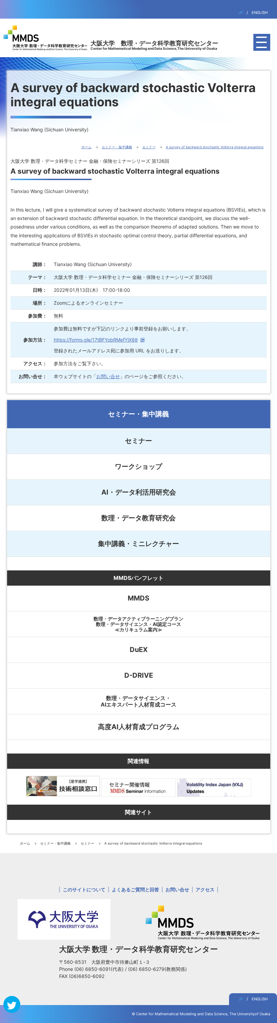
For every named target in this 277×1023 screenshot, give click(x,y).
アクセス (205, 889)
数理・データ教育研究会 (138, 518)
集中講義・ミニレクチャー (138, 544)
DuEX (139, 650)
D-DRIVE (138, 675)
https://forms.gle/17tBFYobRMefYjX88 (96, 340)
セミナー (138, 441)
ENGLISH (260, 12)
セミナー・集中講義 (138, 414)
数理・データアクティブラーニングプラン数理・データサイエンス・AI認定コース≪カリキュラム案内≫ (138, 624)
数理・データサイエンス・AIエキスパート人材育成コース (138, 701)
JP (240, 12)
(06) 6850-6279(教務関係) (157, 969)
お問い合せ (108, 376)
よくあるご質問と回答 (135, 889)
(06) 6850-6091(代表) (99, 969)
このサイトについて (84, 889)
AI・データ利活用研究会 (138, 492)
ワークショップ (138, 466)
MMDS (138, 598)
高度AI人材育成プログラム (138, 727)
